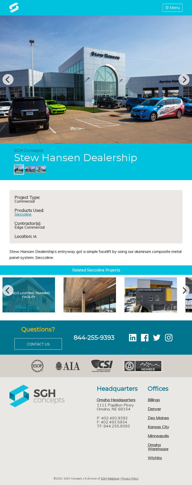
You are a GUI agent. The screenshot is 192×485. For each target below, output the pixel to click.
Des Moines (158, 417)
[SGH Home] (14, 11)
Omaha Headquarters (116, 399)
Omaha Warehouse (158, 446)
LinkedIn (133, 338)
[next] (184, 79)
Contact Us (38, 344)
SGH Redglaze (110, 478)
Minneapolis (158, 435)
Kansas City (158, 426)
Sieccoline (23, 214)
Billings (154, 399)
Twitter (157, 338)
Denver (154, 408)
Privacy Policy (129, 478)
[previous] (8, 79)
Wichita (155, 457)
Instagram (169, 338)
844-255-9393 (94, 337)
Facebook (145, 338)
